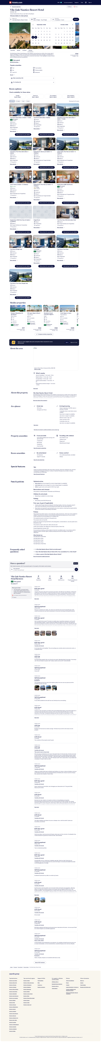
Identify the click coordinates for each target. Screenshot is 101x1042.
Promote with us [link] (55, 986)
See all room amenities (39, 459)
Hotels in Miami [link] (12, 1000)
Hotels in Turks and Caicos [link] (28, 982)
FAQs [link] (39, 982)
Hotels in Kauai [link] (26, 1000)
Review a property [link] (41, 987)
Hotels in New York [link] (13, 982)
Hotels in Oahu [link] (26, 1002)
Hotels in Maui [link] (26, 996)
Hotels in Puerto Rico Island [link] (28, 998)
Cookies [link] (67, 985)
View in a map (37, 369)
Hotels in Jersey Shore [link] (27, 993)
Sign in (90, 2)
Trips (82, 2)
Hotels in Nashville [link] (13, 993)
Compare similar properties (45, 334)
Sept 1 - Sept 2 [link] (35, 97)
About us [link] (82, 980)
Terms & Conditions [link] (70, 980)
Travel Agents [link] (54, 988)
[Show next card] (78, 318)
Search (76, 19)
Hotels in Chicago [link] (12, 985)
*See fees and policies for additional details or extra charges (46, 429)
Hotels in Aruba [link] (26, 980)
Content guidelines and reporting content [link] (71, 990)
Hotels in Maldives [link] (27, 987)
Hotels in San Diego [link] (13, 991)
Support (77, 2)
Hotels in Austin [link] (12, 1009)
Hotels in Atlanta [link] (12, 1011)
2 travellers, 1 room (59, 20)
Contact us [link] (40, 985)
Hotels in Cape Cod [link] (27, 1004)
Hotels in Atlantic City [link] (13, 1017)
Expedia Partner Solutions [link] (57, 984)
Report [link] (15, 597)
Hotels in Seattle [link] (12, 1026)
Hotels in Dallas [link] (12, 1031)
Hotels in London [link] (12, 1022)
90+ (76, 46)
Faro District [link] (20, 967)
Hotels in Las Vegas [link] (13, 980)
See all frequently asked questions (41, 556)
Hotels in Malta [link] (26, 991)
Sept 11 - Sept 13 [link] (70, 97)
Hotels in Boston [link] (12, 1015)
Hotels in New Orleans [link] (13, 989)
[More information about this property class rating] (15, 12)
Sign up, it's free (74, 342)
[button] (35, 31)
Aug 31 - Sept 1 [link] (17, 97)
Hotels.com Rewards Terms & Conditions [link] (72, 993)
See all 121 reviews (14, 62)
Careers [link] (81, 982)
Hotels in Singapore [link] (27, 985)
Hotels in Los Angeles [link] (13, 998)
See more (35, 388)
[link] (75, 7)
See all (11, 74)
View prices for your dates (23, 134)
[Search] (76, 569)
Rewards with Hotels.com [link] (85, 987)
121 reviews (13, 583)
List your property (68, 2)
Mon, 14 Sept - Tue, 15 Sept (40, 20)
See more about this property (40, 400)
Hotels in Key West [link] (13, 1020)
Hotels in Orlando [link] (12, 987)
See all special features (39, 474)
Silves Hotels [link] (26, 967)
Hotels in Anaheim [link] (13, 1028)
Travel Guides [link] (83, 985)
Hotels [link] (11, 967)
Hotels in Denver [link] (12, 1004)
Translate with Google (39, 645)
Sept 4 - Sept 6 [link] (53, 97)
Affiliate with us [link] (55, 981)
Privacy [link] (67, 982)
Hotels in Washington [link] (13, 1007)
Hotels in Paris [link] (12, 1002)
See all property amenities (40, 448)
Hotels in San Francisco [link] (13, 996)
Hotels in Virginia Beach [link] (14, 1024)
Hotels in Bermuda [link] (27, 989)
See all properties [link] (16, 6)
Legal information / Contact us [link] (72, 987)
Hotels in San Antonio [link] (13, 1013)
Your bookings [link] (40, 980)
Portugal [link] (15, 967)
